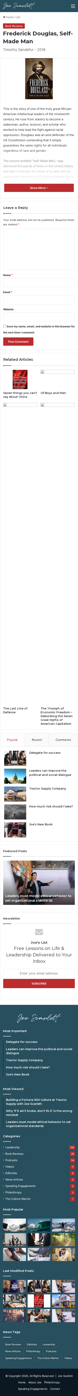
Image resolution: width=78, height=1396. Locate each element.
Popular (12, 740)
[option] (39, 883)
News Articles (14, 1179)
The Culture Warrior (18, 1198)
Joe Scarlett (65, 1375)
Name (8, 275)
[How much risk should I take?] (15, 812)
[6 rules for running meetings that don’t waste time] (14, 1300)
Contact (55, 1388)
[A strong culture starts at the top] (39, 1315)
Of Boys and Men (53, 393)
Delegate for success (45, 753)
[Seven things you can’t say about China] (20, 379)
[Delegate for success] (15, 758)
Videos (9, 1166)
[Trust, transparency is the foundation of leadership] (14, 1225)
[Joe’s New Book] (15, 829)
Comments (63, 740)
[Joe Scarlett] (19, 6)
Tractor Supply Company (47, 788)
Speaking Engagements (20, 1186)
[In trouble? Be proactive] (63, 1254)
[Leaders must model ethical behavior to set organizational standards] (63, 1286)
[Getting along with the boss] (39, 1239)
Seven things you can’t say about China (20, 395)
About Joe (34, 1382)
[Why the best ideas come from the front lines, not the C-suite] (63, 1300)
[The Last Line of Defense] (20, 554)
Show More (38, 188)
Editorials (11, 1173)
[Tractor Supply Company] (15, 794)
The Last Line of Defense (15, 710)
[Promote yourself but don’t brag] (63, 1225)
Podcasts (11, 1160)
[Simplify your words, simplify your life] (63, 1315)
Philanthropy (13, 1192)
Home (9, 17)
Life (18, 17)
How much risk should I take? (51, 806)
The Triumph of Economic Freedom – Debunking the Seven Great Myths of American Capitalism (57, 716)
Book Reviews (14, 26)
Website (8, 309)
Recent (37, 740)
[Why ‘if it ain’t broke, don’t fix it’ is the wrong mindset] (39, 1286)
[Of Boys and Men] (58, 379)
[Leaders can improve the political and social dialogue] (15, 776)
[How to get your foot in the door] (14, 1254)
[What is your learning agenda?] (14, 1315)
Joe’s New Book (41, 824)
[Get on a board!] (39, 1254)
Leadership (12, 1147)
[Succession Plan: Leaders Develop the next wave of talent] (39, 1225)
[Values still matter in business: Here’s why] (63, 1239)
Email (7, 292)
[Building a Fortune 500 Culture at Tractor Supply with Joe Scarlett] (14, 1286)
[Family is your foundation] (14, 1239)
